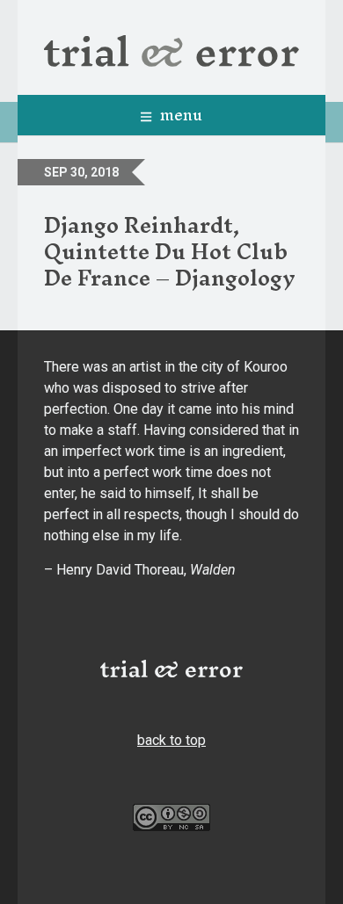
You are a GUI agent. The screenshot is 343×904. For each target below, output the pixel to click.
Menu (179, 115)
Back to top (171, 740)
